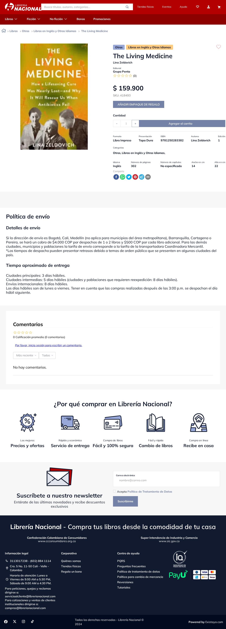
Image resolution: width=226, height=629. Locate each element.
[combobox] (87, 7)
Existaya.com (214, 622)
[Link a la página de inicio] (4, 31)
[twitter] (129, 177)
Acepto (144, 491)
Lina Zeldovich (122, 62)
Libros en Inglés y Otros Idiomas (55, 31)
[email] (148, 177)
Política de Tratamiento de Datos (149, 491)
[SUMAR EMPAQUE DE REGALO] (138, 104)
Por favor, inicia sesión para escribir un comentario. (48, 345)
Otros (25, 31)
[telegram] (141, 177)
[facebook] (116, 177)
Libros (14, 31)
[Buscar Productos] (128, 7)
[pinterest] (135, 177)
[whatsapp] (122, 177)
